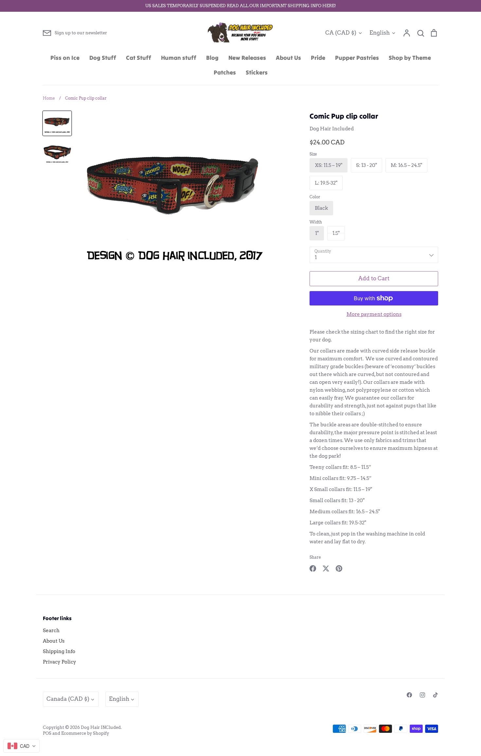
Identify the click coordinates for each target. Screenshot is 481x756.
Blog (212, 57)
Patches (225, 72)
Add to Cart (373, 278)
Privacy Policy (59, 662)
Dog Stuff (102, 57)
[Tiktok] (435, 694)
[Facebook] (409, 694)
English (379, 32)
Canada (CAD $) (67, 699)
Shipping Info (59, 651)
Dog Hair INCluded (101, 727)
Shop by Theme (410, 57)
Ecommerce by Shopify (85, 733)
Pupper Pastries (357, 57)
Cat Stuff (138, 57)
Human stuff (178, 57)
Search (51, 630)
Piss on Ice (65, 57)
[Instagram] (422, 694)
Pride (318, 57)
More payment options (374, 314)
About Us (288, 57)
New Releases (247, 57)
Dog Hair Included (332, 129)
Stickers (257, 72)
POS (47, 733)
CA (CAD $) (340, 32)
